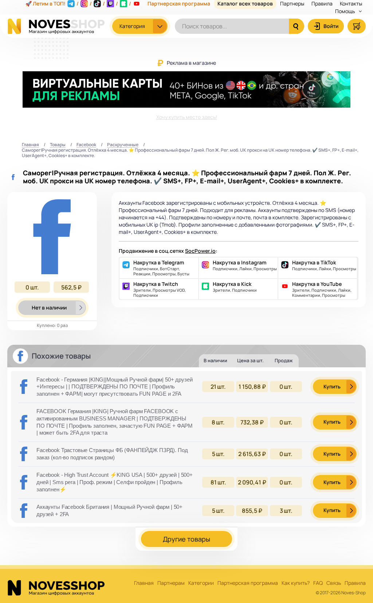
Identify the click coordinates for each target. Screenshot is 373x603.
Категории (201, 583)
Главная (30, 145)
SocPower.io (200, 250)
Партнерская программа (247, 583)
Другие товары (186, 539)
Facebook (86, 145)
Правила (355, 583)
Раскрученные (122, 145)
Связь (333, 583)
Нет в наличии (49, 307)
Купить (332, 386)
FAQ (318, 583)
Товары (58, 145)
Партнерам (171, 583)
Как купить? (296, 583)
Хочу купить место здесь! (186, 116)
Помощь (345, 11)
